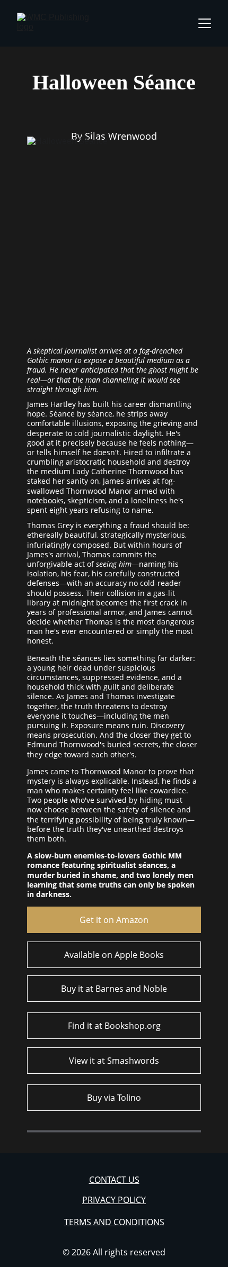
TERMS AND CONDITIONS (114, 1222)
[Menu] (204, 23)
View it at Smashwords (114, 1060)
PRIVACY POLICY (114, 1200)
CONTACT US (114, 1179)
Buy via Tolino (114, 1097)
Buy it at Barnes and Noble (114, 988)
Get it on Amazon (114, 920)
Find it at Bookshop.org (114, 1025)
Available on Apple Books (114, 955)
